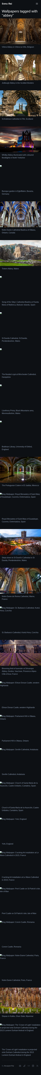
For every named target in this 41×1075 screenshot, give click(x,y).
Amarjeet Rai (9, 1066)
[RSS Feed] (37, 1066)
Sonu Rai (7, 3)
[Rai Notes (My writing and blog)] (24, 1066)
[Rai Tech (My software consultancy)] (29, 1066)
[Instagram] (33, 1066)
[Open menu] (37, 3)
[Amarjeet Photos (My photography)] (20, 1066)
